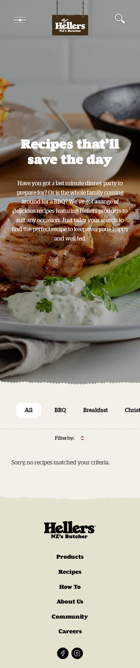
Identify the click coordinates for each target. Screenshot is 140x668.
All (29, 410)
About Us (70, 601)
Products (70, 556)
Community (70, 616)
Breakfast (95, 410)
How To (70, 586)
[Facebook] (63, 653)
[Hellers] (70, 20)
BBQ (60, 410)
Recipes (70, 571)
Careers (70, 631)
